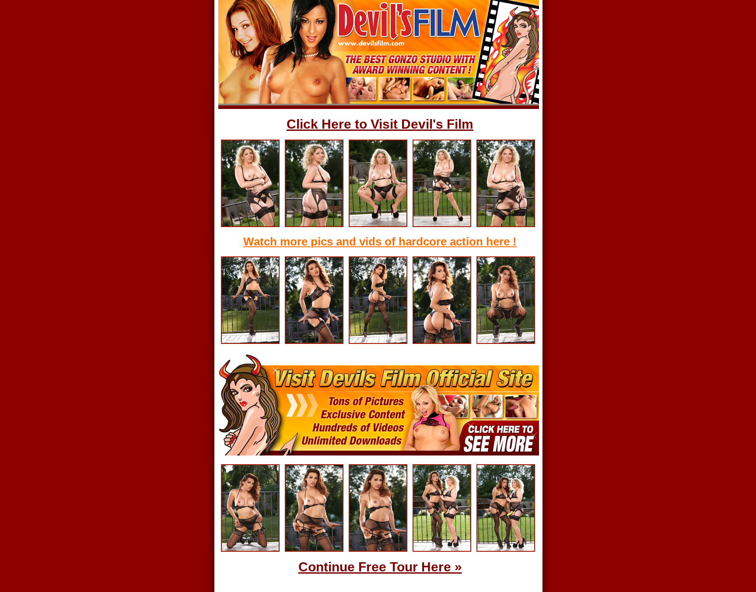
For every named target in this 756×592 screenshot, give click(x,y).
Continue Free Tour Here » (380, 567)
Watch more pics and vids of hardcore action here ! (380, 241)
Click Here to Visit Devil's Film (380, 124)
